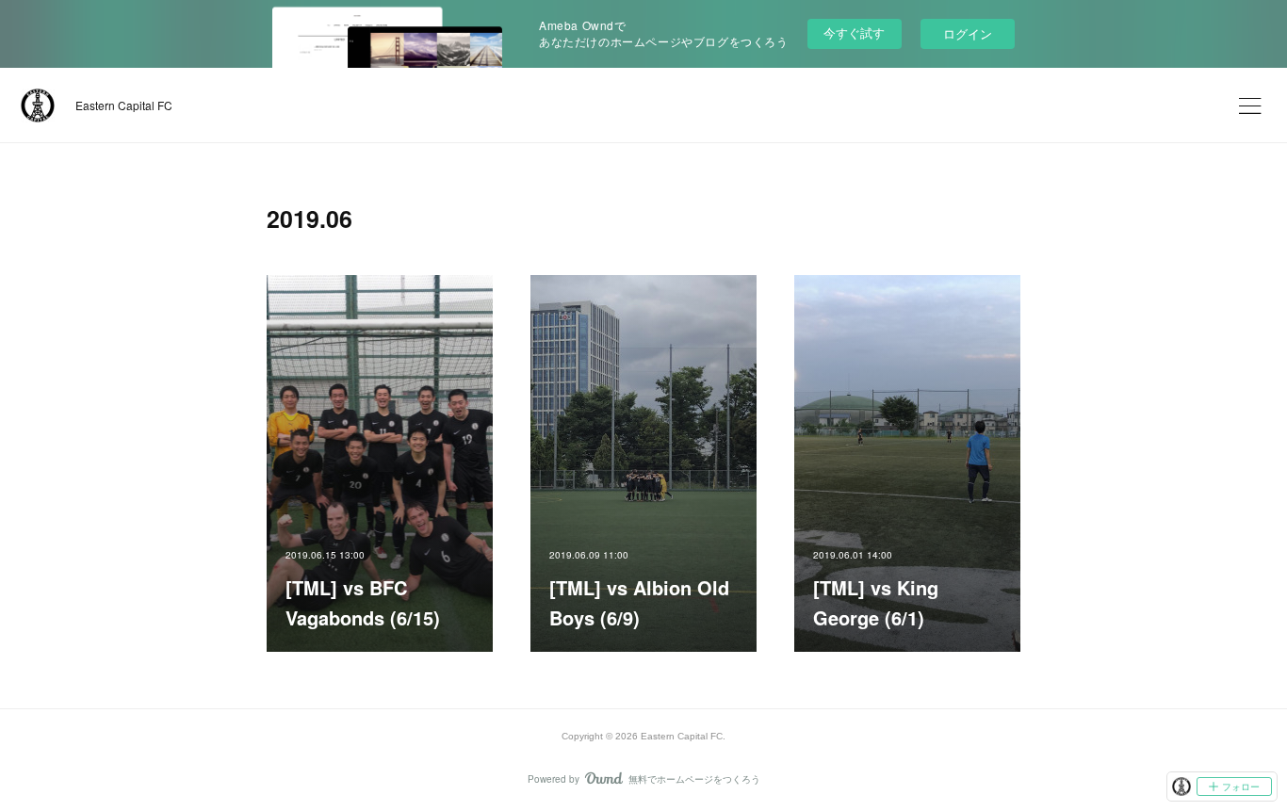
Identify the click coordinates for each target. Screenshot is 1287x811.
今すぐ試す (854, 32)
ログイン (967, 33)
